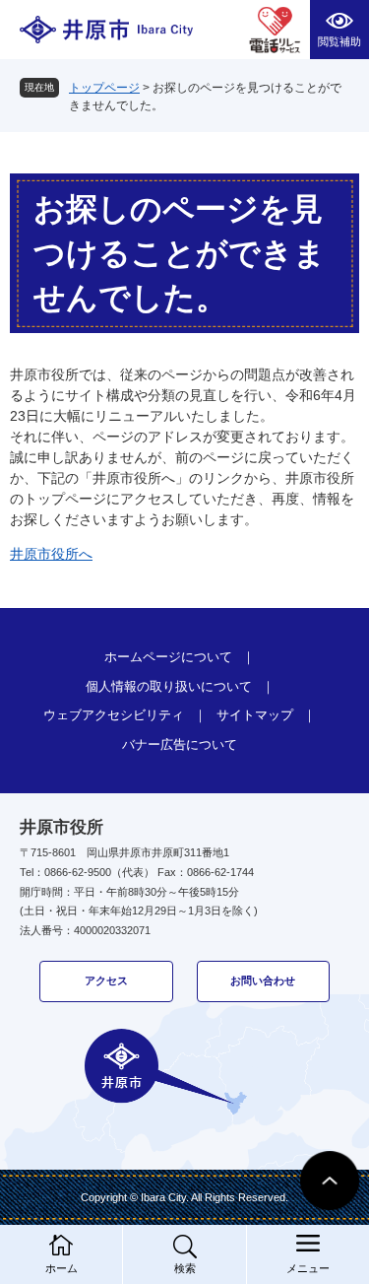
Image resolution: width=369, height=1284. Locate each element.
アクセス (106, 980)
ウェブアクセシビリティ (113, 715)
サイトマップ (254, 715)
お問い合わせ (262, 980)
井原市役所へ (51, 554)
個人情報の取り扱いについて (169, 686)
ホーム (61, 1268)
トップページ (104, 88)
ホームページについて (168, 656)
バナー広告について (179, 744)
